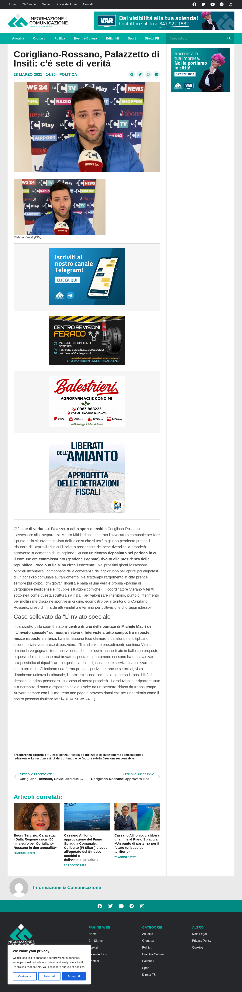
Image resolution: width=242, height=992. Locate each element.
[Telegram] (221, 4)
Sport (132, 38)
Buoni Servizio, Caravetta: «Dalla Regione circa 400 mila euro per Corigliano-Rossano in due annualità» (35, 841)
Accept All (73, 976)
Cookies (197, 947)
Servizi (46, 4)
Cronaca (39, 38)
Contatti (88, 4)
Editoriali (112, 38)
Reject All (49, 976)
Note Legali (200, 934)
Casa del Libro (67, 4)
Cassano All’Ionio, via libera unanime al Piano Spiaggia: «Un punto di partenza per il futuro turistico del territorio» (136, 843)
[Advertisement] (199, 153)
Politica (59, 38)
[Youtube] (212, 4)
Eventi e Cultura (85, 38)
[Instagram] (230, 4)
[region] (49, 964)
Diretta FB (152, 38)
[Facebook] (194, 4)
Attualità (18, 38)
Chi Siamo (29, 4)
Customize (24, 976)
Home (12, 4)
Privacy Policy (201, 940)
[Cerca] (229, 38)
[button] (131, 74)
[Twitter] (203, 4)
